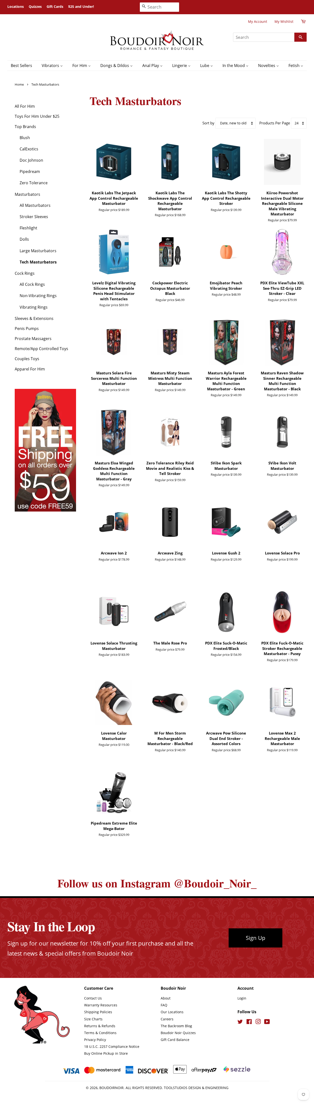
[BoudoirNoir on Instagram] (258, 1022)
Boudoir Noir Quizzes (178, 1032)
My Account (257, 21)
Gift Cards (55, 6)
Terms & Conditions (100, 1032)
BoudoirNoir (111, 1087)
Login (241, 998)
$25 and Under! (81, 6)
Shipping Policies (98, 1012)
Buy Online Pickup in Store (106, 1053)
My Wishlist (284, 21)
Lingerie (180, 65)
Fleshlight (28, 228)
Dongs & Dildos (115, 65)
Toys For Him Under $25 (37, 116)
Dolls (24, 239)
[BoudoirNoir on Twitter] (240, 1022)
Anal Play (151, 65)
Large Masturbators (38, 250)
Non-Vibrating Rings (38, 295)
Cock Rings (25, 273)
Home (19, 84)
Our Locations (172, 1012)
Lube (205, 65)
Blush (25, 137)
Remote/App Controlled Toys (41, 348)
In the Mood (234, 65)
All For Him (25, 106)
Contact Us (93, 998)
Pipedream (30, 171)
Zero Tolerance (34, 182)
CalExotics (29, 149)
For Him (80, 65)
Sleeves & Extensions (34, 318)
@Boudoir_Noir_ (215, 883)
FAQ (164, 1005)
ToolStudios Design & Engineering (196, 1087)
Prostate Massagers (33, 338)
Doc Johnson (31, 160)
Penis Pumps (27, 328)
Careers (167, 1019)
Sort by (208, 122)
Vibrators (51, 65)
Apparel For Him (30, 369)
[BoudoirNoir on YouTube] (267, 1022)
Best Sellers (21, 65)
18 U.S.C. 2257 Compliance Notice (111, 1046)
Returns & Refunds (99, 1026)
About (165, 998)
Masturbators (27, 194)
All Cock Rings (32, 284)
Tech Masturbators (38, 262)
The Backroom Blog (176, 1026)
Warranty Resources (100, 1005)
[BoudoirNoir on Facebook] (249, 1022)
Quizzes (35, 6)
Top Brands (25, 126)
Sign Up (255, 937)
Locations (15, 6)
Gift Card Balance (175, 1039)
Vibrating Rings (34, 307)
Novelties (267, 65)
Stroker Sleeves (34, 216)
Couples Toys (27, 358)
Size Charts (93, 1019)
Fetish (294, 65)
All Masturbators (35, 205)
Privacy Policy (95, 1039)
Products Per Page (274, 122)
